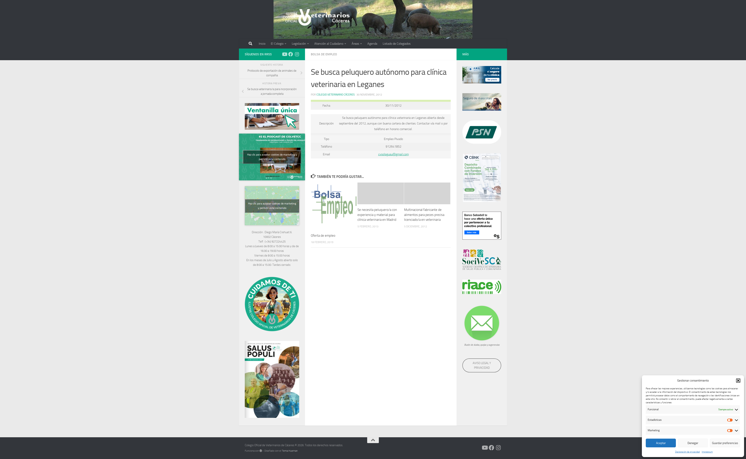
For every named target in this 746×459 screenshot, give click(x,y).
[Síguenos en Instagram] (297, 54)
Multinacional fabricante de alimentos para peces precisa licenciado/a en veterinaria (424, 215)
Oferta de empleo (323, 235)
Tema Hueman (290, 450)
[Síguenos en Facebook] (290, 54)
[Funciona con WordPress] (261, 450)
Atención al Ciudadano (328, 43)
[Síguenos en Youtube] (284, 54)
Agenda (372, 43)
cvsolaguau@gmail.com (393, 154)
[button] (738, 380)
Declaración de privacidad (687, 451)
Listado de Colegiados (396, 43)
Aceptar (661, 443)
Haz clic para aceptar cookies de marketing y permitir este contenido (272, 157)
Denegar (693, 443)
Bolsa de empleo (324, 54)
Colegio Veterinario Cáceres (335, 94)
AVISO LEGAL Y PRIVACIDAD (482, 365)
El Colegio (277, 43)
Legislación (299, 43)
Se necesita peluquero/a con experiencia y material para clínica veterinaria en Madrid (377, 215)
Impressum (707, 451)
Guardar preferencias (725, 443)
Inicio (262, 43)
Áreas (355, 43)
